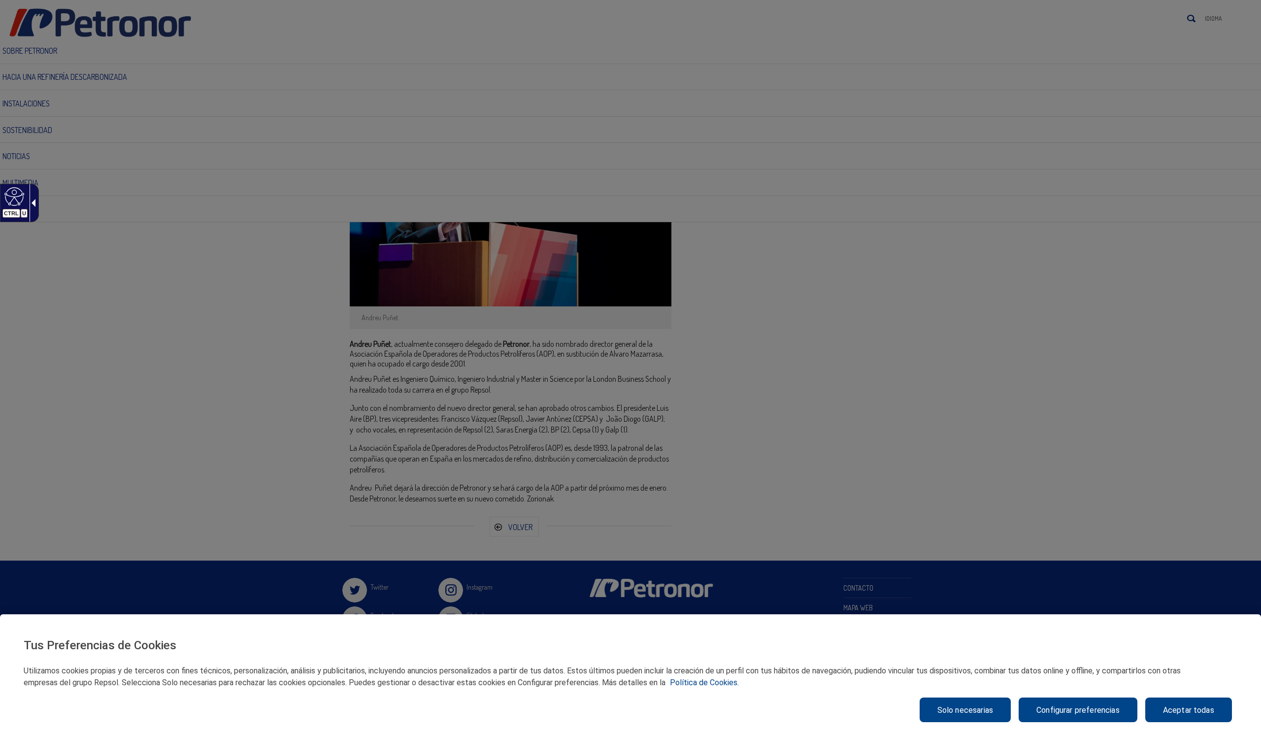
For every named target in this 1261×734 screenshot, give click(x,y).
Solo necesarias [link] (965, 710)
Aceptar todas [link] (1188, 710)
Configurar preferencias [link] (1078, 710)
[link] (13, 196)
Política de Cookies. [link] (704, 682)
